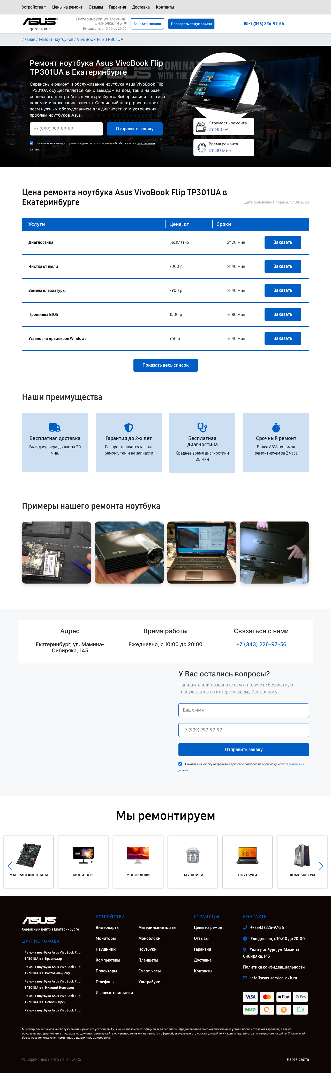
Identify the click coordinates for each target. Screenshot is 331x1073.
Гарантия (117, 7)
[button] (9, 866)
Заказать (283, 242)
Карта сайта (298, 1059)
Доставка (141, 7)
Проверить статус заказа (191, 24)
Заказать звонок (147, 24)
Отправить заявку (135, 129)
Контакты (165, 7)
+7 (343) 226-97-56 (261, 644)
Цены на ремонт (67, 7)
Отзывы (96, 7)
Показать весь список (165, 365)
